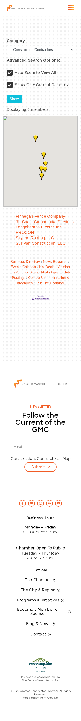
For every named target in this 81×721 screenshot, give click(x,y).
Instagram (40, 503)
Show (14, 99)
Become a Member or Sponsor (38, 612)
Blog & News (38, 624)
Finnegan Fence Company (40, 216)
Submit (38, 467)
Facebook (22, 503)
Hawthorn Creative (46, 698)
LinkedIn (49, 503)
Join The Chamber (50, 283)
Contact (38, 634)
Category (16, 41)
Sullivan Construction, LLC (40, 243)
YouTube (58, 503)
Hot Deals (46, 267)
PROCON (25, 232)
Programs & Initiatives (38, 600)
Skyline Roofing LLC (35, 238)
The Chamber (38, 580)
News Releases (55, 261)
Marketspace (51, 272)
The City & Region (38, 590)
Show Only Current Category (41, 84)
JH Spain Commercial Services (45, 221)
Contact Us (37, 278)
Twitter (31, 503)
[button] (42, 176)
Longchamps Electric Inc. (39, 227)
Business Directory (25, 261)
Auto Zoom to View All (35, 72)
